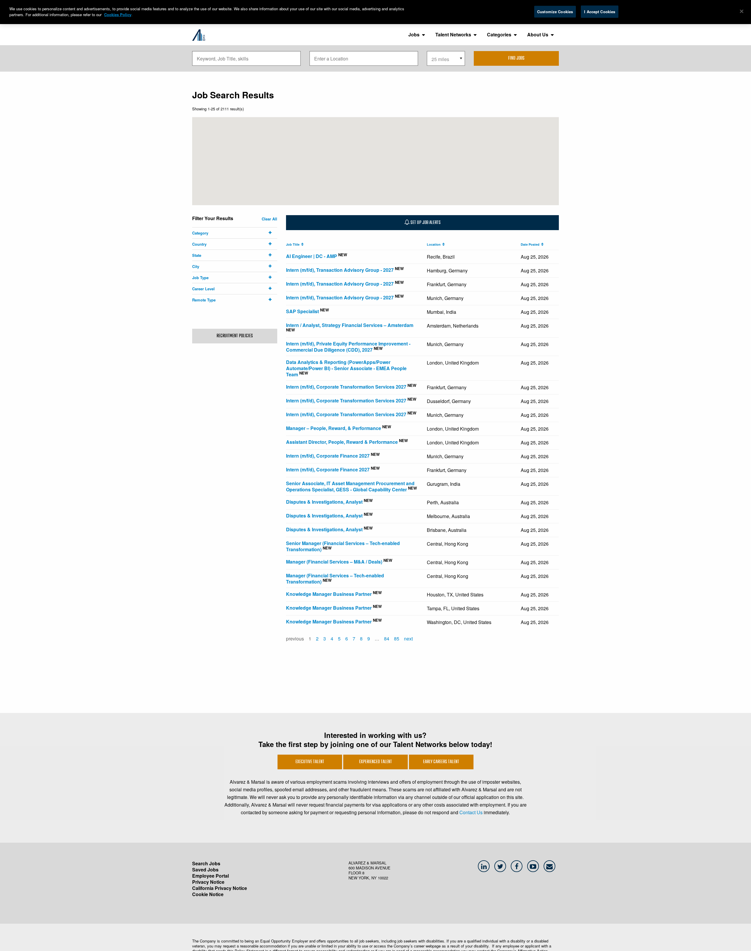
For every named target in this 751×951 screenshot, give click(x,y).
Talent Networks (453, 34)
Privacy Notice (208, 882)
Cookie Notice (208, 894)
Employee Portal (210, 875)
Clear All (269, 219)
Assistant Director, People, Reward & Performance (342, 442)
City (195, 266)
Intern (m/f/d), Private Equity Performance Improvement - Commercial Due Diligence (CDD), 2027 (348, 346)
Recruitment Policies (234, 336)
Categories (499, 34)
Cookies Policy (117, 14)
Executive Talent (309, 762)
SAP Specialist (302, 311)
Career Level (203, 288)
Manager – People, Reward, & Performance (333, 428)
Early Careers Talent (441, 762)
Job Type (200, 277)
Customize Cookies (555, 11)
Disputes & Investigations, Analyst (324, 501)
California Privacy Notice (219, 888)
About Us (537, 34)
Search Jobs (206, 863)
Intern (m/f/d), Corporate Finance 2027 (328, 455)
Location (434, 244)
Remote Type (204, 299)
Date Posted (531, 244)
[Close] (741, 11)
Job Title (293, 244)
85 (396, 638)
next (408, 638)
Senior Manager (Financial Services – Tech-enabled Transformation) (343, 546)
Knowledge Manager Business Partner (329, 594)
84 (386, 638)
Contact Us (471, 812)
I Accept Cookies (599, 11)
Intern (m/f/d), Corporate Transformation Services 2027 (346, 386)
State (196, 255)
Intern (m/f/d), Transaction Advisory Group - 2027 (340, 270)
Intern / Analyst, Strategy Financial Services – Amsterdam (349, 325)
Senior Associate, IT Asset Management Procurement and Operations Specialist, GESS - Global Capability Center (350, 486)
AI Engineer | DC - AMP (311, 256)
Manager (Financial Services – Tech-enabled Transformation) (335, 578)
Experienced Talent (375, 762)
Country (199, 244)
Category (200, 232)
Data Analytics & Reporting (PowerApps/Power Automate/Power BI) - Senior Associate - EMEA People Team (346, 368)
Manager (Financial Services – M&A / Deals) (334, 561)
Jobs (414, 34)
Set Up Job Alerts (425, 223)
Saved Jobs (205, 869)
